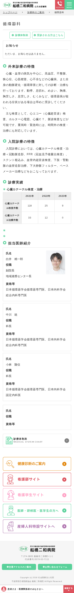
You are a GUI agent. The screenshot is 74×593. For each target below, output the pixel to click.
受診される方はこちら (50, 35)
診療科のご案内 (35, 12)
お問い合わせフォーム (56, 567)
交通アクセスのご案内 (20, 567)
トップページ (10, 12)
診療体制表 (21, 35)
